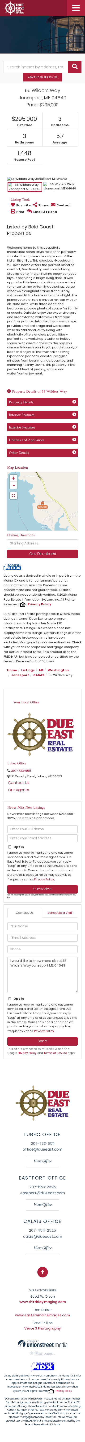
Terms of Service (55, 1053)
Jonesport (20, 675)
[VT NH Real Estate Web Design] (42, 1343)
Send (42, 1041)
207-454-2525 (42, 1230)
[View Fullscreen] (13, 495)
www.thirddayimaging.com (42, 1301)
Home (12, 670)
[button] (74, 67)
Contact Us (18, 782)
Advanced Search (41, 77)
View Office (42, 1161)
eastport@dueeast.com (42, 1193)
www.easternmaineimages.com (42, 1315)
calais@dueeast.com (42, 1236)
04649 (38, 675)
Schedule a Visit (59, 912)
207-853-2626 (43, 1187)
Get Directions (42, 553)
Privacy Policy (39, 604)
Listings (28, 670)
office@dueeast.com (42, 1149)
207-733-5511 (21, 770)
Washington (58, 670)
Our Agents (18, 790)
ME (41, 670)
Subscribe (42, 889)
